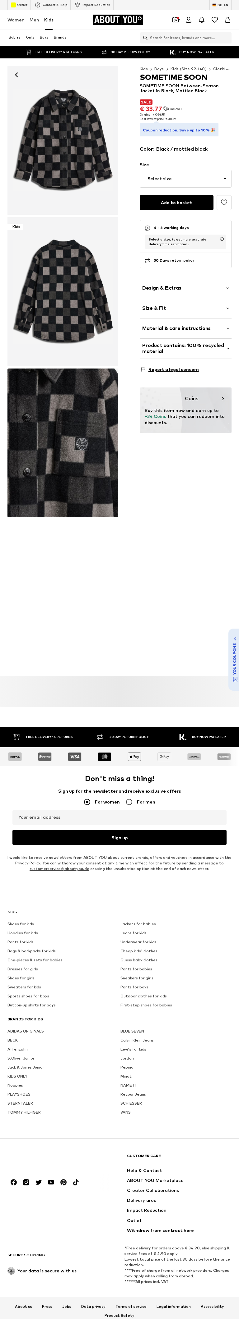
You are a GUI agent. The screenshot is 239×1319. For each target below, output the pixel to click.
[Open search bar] (144, 38)
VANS (125, 1112)
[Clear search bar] (227, 37)
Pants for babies (136, 969)
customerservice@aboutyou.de (59, 868)
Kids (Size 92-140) (189, 68)
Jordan (127, 1058)
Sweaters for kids (24, 987)
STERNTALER (20, 1103)
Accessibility (212, 1306)
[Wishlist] (214, 20)
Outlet (22, 5)
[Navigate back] (16, 75)
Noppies (15, 1085)
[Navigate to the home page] (41, 1159)
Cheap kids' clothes (138, 951)
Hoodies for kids (22, 933)
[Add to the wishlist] (224, 202)
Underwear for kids (138, 942)
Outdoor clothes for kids (143, 996)
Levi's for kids (133, 1049)
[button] (186, 179)
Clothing (221, 68)
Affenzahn (17, 1049)
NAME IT (128, 1085)
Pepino (127, 1067)
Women (16, 19)
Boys (159, 68)
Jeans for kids (133, 933)
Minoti (126, 1076)
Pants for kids (20, 942)
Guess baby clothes (138, 960)
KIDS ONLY (17, 1076)
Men (34, 19)
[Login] (188, 20)
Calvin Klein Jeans (137, 1040)
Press (47, 1306)
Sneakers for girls (136, 978)
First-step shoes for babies (146, 1005)
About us (23, 1306)
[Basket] (228, 20)
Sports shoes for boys (28, 996)
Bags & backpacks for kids (31, 951)
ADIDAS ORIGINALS (25, 1031)
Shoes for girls (21, 978)
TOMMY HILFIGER (24, 1112)
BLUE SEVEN (132, 1031)
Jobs (66, 1306)
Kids (49, 19)
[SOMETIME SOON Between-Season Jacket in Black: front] (62, 140)
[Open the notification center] (201, 20)
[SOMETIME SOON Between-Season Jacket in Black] (62, 443)
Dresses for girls (22, 969)
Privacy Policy (27, 863)
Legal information (174, 1306)
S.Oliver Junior (21, 1058)
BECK (12, 1040)
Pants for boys (134, 987)
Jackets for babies (138, 924)
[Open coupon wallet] (175, 20)
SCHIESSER (131, 1103)
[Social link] (13, 1182)
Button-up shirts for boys (31, 1005)
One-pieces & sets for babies (35, 960)
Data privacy (93, 1306)
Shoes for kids (20, 924)
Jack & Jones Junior (25, 1067)
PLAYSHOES (18, 1094)
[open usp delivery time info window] (222, 239)
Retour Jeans (133, 1094)
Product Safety (119, 1315)
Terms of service (131, 1306)
